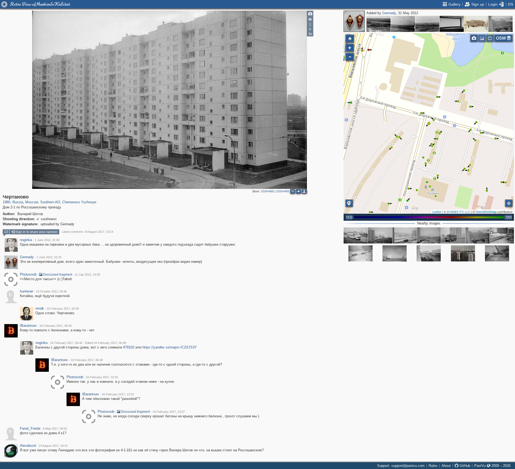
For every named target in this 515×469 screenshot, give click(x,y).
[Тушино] (476, 24)
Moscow (31, 202)
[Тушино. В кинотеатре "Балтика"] (452, 24)
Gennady (389, 13)
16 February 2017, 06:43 (55, 325)
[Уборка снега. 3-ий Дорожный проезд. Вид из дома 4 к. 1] (404, 235)
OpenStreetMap (486, 211)
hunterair (26, 291)
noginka (26, 240)
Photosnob (28, 274)
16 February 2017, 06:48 (87, 360)
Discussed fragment (57, 274)
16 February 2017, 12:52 (118, 394)
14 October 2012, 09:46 (51, 291)
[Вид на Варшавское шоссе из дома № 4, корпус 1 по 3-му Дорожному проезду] (429, 235)
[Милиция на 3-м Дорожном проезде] (356, 235)
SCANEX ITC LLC (458, 211)
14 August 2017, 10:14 (53, 445)
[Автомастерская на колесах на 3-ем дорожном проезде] (453, 235)
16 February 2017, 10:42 (102, 377)
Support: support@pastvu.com (401, 466)
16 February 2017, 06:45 (66, 342)
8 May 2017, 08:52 (55, 428)
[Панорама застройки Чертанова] (463, 253)
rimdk (39, 308)
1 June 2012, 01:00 (47, 240)
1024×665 (267, 191)
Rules (433, 466)
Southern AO (50, 202)
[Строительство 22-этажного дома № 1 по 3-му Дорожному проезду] (380, 235)
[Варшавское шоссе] (394, 253)
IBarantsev (28, 326)
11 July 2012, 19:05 (87, 274)
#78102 (128, 347)
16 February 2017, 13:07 (169, 411)
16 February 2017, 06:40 (63, 308)
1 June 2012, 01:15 (48, 257)
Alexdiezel (28, 446)
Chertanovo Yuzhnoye (79, 202)
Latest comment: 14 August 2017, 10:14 (87, 231)
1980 (6, 202)
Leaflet (436, 211)
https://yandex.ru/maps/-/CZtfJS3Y (169, 347)
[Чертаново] (378, 24)
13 (6, 232)
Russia (17, 202)
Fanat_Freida (30, 428)
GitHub (464, 466)
